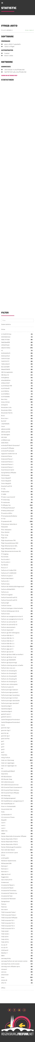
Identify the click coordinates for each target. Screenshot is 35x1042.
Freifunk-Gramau (6, 605)
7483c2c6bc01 (5, 364)
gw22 (2, 749)
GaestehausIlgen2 (6, 709)
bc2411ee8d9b (5, 396)
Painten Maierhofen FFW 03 (9, 844)
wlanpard (4, 969)
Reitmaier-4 (4, 871)
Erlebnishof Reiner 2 (7, 462)
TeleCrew (4, 907)
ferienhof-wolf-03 (6, 486)
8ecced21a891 (5, 367)
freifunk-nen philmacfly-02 (9, 624)
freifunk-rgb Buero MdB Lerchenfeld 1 (12, 654)
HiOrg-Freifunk (5, 757)
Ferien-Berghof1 (6, 478)
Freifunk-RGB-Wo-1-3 (7, 638)
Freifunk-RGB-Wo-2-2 (7, 643)
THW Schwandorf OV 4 (8, 928)
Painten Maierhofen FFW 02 (9, 842)
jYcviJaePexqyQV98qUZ (8, 771)
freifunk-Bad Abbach (7, 578)
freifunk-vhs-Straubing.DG (9, 671)
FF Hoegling (4, 554)
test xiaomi (4, 909)
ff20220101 (4, 527)
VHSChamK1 (4, 950)
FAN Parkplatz (5, 475)
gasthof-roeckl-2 (6, 717)
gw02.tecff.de (5, 738)
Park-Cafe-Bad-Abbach (8, 850)
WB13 (2, 956)
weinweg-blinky (6, 958)
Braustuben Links (6, 407)
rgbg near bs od (5, 874)
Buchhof (3, 421)
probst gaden (5, 858)
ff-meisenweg (5, 500)
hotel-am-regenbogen (7, 763)
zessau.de (4, 980)
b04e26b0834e (5, 380)
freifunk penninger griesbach (9, 692)
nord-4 (3, 828)
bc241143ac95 (5, 388)
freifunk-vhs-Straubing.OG (9, 679)
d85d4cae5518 (5, 432)
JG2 (2, 768)
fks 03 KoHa (4, 557)
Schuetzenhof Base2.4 (7, 885)
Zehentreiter (5, 975)
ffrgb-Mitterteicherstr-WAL (9, 546)
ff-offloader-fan (6, 505)
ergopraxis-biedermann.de (9, 453)
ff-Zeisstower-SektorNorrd (9, 524)
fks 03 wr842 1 (5, 559)
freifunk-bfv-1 (5, 581)
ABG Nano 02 (5, 375)
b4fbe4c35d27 (5, 383)
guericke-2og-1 (5, 728)
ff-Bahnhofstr (5, 491)
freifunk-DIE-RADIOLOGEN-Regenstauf (12, 586)
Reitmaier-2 (4, 869)
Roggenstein (5, 877)
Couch (3, 426)
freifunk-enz (5, 592)
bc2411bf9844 (5, 394)
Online (3, 329)
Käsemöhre (4, 774)
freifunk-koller (5, 614)
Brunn (3, 415)
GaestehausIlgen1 (6, 706)
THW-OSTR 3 (5, 942)
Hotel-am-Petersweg (7, 760)
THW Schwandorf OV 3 (8, 926)
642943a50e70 (5, 353)
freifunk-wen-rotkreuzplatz (9, 684)
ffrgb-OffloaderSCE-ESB (8, 548)
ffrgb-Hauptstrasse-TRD (8, 540)
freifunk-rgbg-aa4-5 (7, 649)
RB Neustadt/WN (6, 863)
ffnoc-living (4, 535)
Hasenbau (4, 755)
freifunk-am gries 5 (7, 576)
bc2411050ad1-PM (6, 386)
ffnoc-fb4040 (5, 532)
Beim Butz (4, 399)
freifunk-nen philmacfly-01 (9, 622)
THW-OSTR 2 (5, 939)
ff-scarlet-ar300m (6, 513)
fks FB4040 (4, 565)
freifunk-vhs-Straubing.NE (9, 676)
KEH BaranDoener (6, 776)
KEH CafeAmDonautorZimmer (10, 785)
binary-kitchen (5, 402)
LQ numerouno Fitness (7, 817)
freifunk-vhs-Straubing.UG (9, 681)
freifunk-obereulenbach (8, 627)
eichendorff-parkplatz (7, 451)
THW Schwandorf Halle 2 (8, 915)
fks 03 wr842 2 (5, 562)
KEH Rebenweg (5, 795)
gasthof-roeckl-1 (6, 714)
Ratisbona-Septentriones (8, 861)
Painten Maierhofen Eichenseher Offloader (13, 836)
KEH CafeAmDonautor (7, 782)
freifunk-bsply (5, 584)
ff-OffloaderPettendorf (8, 508)
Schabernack (5, 882)
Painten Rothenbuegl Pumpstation (11, 847)
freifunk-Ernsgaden (7, 595)
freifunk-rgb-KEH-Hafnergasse (10, 633)
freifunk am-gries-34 (7, 687)
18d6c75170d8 (5, 339)
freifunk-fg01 (5, 603)
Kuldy (2, 812)
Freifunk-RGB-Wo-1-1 (7, 635)
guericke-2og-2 (5, 730)
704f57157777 (5, 361)
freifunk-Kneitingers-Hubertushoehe (12, 608)
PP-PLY (3, 855)
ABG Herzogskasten (7, 372)
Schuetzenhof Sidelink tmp (9, 893)
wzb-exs (3, 972)
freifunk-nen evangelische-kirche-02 (12, 619)
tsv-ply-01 (4, 945)
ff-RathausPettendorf (7, 510)
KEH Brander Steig (6, 779)
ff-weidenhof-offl (6, 521)
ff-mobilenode (5, 502)
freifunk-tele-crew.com (8, 668)
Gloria (3, 725)
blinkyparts (4, 405)
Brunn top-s (4, 418)
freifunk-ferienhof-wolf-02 (9, 597)
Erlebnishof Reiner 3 (7, 464)
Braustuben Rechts (6, 413)
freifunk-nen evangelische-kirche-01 (12, 616)
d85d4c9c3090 (5, 429)
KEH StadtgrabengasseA (8, 798)
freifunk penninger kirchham (9, 698)
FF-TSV (3, 519)
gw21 (2, 747)
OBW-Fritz (4, 831)
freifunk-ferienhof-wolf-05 (9, 600)
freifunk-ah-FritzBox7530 (8, 570)
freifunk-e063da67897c (8, 589)
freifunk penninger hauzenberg (10, 695)
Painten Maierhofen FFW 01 (9, 839)
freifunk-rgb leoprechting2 (9, 662)
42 (2, 350)
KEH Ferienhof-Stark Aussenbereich (11, 787)
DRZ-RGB (4, 437)
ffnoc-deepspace (6, 529)
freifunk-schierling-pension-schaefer (12, 665)
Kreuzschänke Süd (6, 809)
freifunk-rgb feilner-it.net (8, 657)
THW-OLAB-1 (5, 931)
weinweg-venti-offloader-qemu (10, 966)
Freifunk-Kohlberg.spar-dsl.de (10, 611)
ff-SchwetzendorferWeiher (9, 516)
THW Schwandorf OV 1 (7, 920)
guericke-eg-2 (5, 736)
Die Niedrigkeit (5, 434)
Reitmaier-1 (4, 866)
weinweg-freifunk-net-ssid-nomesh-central (14, 961)
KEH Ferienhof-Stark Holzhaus (10, 790)
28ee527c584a (5, 348)
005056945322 (5, 337)
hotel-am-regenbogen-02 (9, 766)
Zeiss (2, 977)
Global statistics (6, 324)
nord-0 (3, 823)
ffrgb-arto (4, 538)
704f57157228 (5, 358)
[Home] (17, 1025)
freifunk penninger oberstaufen (10, 700)
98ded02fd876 (5, 369)
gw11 (2, 741)
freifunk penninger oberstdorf (10, 703)
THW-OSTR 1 (5, 937)
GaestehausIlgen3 (6, 711)
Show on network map (9, 75)
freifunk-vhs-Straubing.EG (9, 673)
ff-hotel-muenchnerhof (8, 497)
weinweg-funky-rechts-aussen (10, 964)
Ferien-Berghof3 (6, 481)
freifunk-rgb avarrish (7, 652)
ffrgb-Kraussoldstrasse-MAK (9, 543)
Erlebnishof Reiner (6, 456)
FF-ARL (3, 489)
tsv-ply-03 (4, 947)
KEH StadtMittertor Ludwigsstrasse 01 (12, 801)
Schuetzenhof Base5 (7, 888)
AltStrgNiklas (5, 377)
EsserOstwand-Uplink (7, 470)
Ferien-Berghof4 (6, 483)
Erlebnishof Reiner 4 (7, 467)
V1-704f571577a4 (6, 334)
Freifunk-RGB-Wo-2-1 (7, 641)
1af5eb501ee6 (5, 345)
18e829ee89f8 (5, 342)
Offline (3, 988)
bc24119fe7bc (5, 391)
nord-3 (3, 825)
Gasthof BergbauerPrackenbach (10, 719)
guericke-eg (4, 733)
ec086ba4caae (5, 440)
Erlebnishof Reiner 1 (7, 459)
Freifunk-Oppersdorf (7, 630)
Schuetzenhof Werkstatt (8, 899)
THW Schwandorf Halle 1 (8, 912)
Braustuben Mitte (6, 410)
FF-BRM (3, 494)
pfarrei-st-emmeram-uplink (9, 852)
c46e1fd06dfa (5, 424)
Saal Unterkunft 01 (6, 880)
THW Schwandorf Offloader (9, 918)
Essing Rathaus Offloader (8, 472)
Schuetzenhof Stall (6, 896)
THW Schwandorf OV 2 (8, 923)
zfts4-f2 (3, 983)
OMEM (3, 833)
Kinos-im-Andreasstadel (8, 806)
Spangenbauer (5, 901)
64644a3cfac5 (5, 356)
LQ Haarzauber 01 (6, 814)
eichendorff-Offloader (7, 448)
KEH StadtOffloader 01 (7, 804)
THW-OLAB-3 (5, 934)
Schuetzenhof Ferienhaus (8, 890)
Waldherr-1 (4, 953)
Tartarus (3, 904)
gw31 (2, 752)
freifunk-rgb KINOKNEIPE (8, 660)
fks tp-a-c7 (4, 567)
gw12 (2, 744)
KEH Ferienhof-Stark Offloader (10, 793)
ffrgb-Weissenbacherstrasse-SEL (11, 551)
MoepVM (3, 820)
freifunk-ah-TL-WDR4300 (8, 573)
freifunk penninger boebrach (9, 690)
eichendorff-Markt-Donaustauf (10, 445)
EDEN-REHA (4, 443)
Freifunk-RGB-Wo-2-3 (7, 646)
